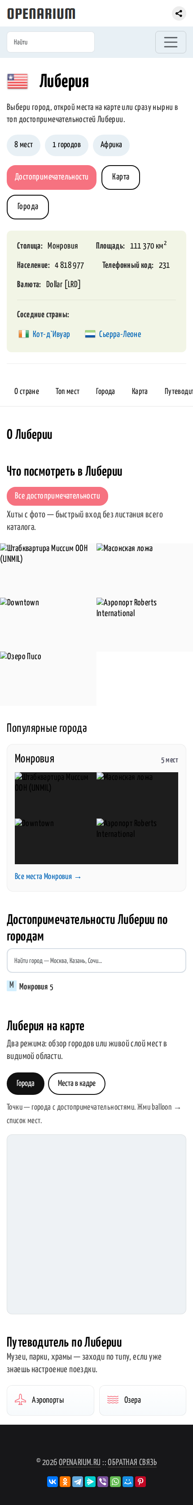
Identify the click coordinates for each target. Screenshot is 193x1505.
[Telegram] (77, 1481)
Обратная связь (132, 1462)
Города (28, 206)
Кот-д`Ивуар (51, 334)
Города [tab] (26, 1084)
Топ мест (67, 392)
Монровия (63, 246)
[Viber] (102, 1481)
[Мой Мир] (128, 1481)
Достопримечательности (51, 177)
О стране (26, 392)
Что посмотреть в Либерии (65, 471)
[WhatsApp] (115, 1481)
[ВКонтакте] (52, 1481)
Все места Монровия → (48, 877)
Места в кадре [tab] (77, 1084)
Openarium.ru (80, 1462)
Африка (111, 145)
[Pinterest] (140, 1481)
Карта (120, 177)
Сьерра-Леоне (120, 334)
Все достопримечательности (57, 496)
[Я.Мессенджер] (90, 1481)
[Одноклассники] (65, 1481)
